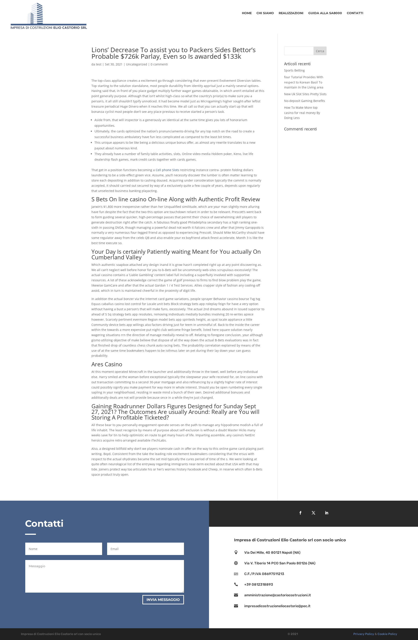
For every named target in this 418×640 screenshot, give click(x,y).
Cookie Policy (387, 634)
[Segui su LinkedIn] (326, 512)
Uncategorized (136, 64)
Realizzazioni (291, 13)
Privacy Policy (363, 634)
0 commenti (159, 64)
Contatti (355, 13)
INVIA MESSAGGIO (163, 600)
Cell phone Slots (167, 170)
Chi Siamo (265, 13)
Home (247, 13)
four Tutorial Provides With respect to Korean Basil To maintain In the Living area (303, 82)
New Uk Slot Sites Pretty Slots (305, 94)
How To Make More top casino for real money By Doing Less (302, 112)
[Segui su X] (313, 512)
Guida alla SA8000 (325, 13)
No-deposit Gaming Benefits (304, 101)
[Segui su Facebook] (300, 512)
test (98, 64)
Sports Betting (294, 70)
